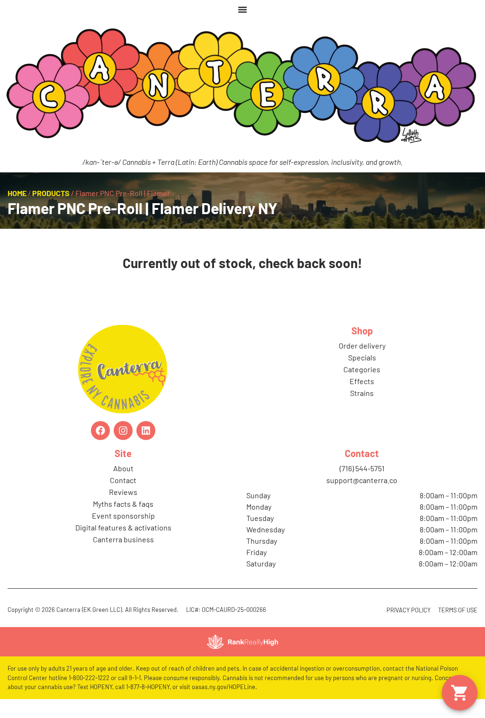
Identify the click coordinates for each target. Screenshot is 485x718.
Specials (362, 357)
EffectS (362, 381)
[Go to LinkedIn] (145, 430)
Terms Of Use (457, 610)
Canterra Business (123, 539)
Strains (362, 392)
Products (51, 192)
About (123, 468)
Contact (123, 480)
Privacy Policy (408, 610)
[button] (459, 692)
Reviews (123, 491)
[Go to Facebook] (100, 430)
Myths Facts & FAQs (123, 503)
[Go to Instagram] (123, 430)
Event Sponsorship (123, 515)
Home (17, 192)
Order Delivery (362, 345)
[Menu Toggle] (242, 9)
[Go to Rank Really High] (242, 642)
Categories (361, 369)
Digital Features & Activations (123, 527)
